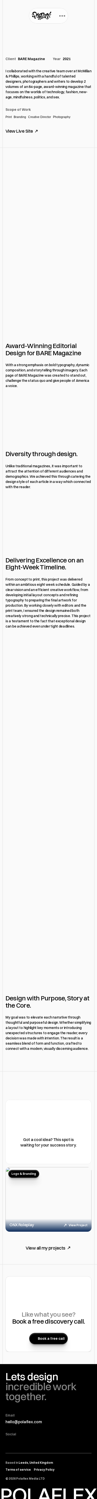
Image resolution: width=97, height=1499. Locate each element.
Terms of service (18, 1469)
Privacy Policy (44, 1469)
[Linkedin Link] (50, 1443)
